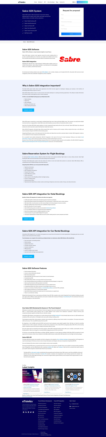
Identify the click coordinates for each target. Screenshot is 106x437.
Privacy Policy (43, 432)
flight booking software (33, 156)
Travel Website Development (43, 426)
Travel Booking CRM (41, 424)
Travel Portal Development (42, 407)
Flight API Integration (57, 403)
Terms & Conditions (44, 433)
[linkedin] (28, 412)
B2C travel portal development (41, 141)
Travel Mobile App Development (43, 409)
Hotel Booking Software (42, 405)
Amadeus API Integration (58, 413)
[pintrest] (33, 412)
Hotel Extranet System (42, 413)
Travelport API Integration (58, 415)
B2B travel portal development (28, 141)
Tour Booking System (41, 421)
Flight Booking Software (42, 403)
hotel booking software (51, 207)
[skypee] (26, 412)
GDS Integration (56, 409)
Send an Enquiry (72, 408)
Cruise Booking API (67, 296)
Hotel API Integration (57, 405)
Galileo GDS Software (57, 417)
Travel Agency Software (42, 411)
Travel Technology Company (43, 428)
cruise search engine (35, 352)
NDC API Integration (57, 411)
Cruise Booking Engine (57, 421)
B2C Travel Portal (41, 417)
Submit (71, 34)
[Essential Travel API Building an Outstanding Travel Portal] (53, 375)
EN (74, 2)
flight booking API (57, 315)
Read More (25, 393)
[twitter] (31, 412)
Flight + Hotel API (57, 407)
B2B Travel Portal (41, 415)
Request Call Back (82, 2)
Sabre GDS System (57, 419)
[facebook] (23, 412)
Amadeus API (50, 347)
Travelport (60, 347)
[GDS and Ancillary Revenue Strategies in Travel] (74, 375)
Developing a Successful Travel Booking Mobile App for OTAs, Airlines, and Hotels (31, 386)
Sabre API (44, 353)
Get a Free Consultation (27, 396)
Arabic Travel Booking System (43, 419)
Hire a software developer (62, 339)
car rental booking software (47, 287)
